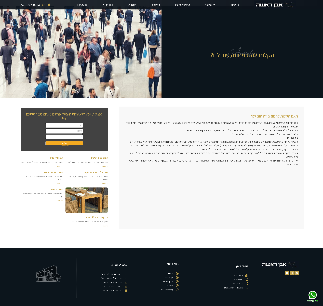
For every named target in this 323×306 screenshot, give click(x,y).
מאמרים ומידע (119, 265)
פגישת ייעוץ (82, 4)
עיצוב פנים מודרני (55, 189)
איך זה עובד (210, 4)
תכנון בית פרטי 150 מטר (97, 217)
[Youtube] (287, 273)
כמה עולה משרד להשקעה (96, 172)
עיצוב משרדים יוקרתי (53, 172)
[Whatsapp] (292, 273)
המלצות (132, 4)
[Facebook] (296, 273)
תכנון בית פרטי (56, 157)
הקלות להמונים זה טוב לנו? (242, 55)
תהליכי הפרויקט (182, 4)
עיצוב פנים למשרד (99, 157)
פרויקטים (156, 4)
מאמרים (109, 4)
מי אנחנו (235, 4)
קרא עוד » (105, 166)
